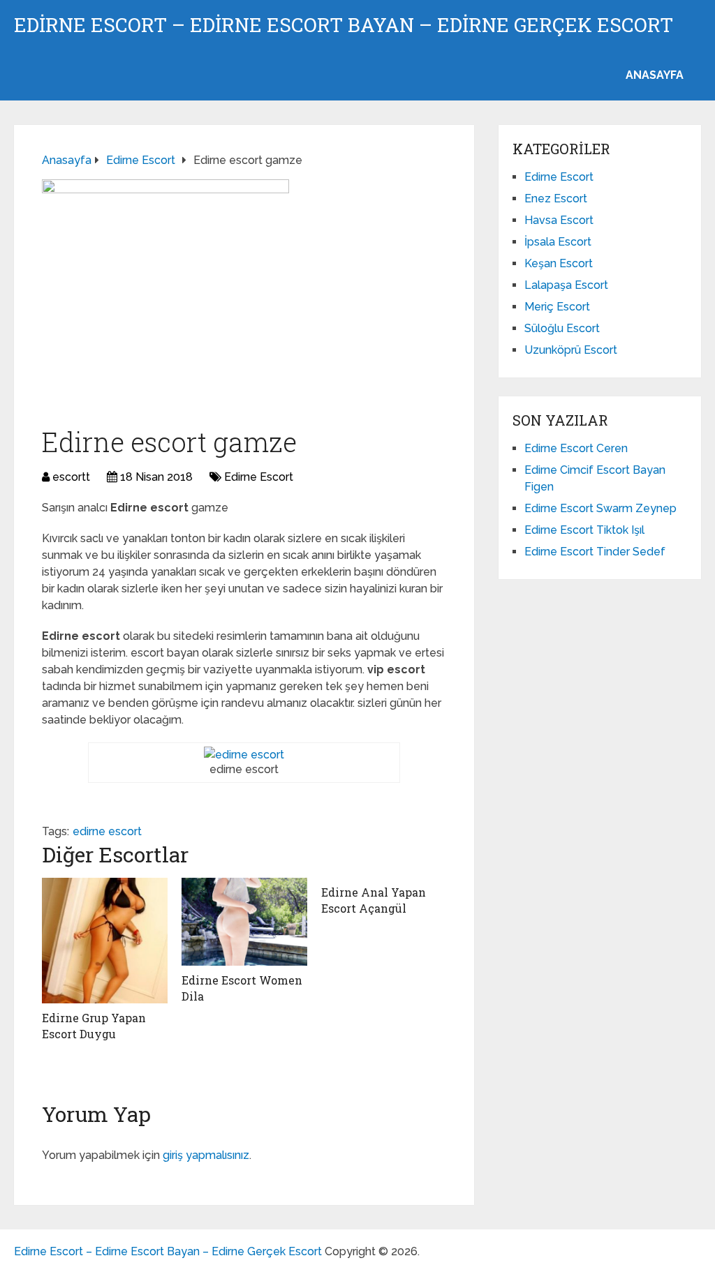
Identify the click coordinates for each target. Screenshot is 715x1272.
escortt (71, 477)
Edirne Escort (258, 477)
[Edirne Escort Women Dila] (244, 922)
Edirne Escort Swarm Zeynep (600, 508)
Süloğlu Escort (562, 328)
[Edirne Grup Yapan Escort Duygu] (105, 940)
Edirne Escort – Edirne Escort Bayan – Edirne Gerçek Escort (343, 25)
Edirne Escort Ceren (576, 448)
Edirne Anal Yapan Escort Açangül (373, 900)
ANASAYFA (655, 75)
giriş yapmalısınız (206, 1155)
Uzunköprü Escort (570, 350)
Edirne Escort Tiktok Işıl (584, 530)
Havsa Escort (559, 220)
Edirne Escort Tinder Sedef (594, 551)
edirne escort (107, 831)
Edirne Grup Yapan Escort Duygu (94, 1025)
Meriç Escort (557, 306)
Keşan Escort (558, 263)
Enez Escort (555, 198)
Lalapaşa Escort (566, 285)
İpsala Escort (557, 241)
